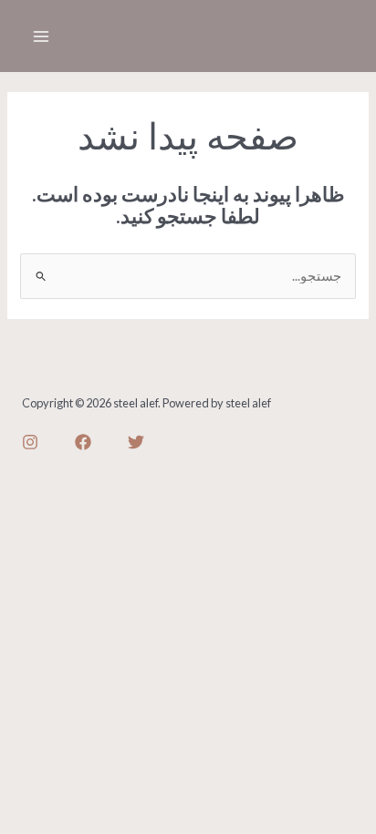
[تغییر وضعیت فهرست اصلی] (41, 36)
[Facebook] (83, 442)
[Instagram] (30, 442)
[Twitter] (136, 442)
